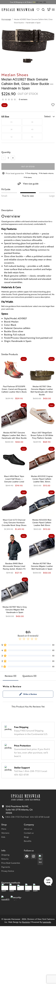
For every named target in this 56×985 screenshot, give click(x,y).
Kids (3, 837)
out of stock (28, 166)
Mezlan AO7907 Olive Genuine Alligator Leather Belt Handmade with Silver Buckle (42, 390)
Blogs (26, 837)
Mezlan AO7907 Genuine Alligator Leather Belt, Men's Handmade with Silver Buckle (14, 435)
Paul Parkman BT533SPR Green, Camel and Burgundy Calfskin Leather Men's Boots (14, 389)
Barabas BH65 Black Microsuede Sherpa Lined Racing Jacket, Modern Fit (14, 566)
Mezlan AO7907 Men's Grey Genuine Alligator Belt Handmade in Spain (15, 609)
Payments (5, 867)
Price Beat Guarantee (10, 863)
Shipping (5, 854)
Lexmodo (47, 922)
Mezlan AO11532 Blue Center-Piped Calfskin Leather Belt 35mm (41, 522)
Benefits (27, 841)
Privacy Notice (7, 871)
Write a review (30, 694)
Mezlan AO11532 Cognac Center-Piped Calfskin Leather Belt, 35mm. (42, 479)
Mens (3, 829)
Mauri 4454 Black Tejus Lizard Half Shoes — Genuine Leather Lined (14, 479)
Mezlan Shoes (14, 74)
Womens (5, 833)
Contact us (29, 833)
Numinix (26, 922)
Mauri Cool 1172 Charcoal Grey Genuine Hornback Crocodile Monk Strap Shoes (14, 522)
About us (28, 829)
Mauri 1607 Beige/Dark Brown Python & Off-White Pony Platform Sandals (42, 435)
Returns (4, 859)
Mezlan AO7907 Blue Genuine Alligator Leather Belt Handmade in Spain (42, 566)
